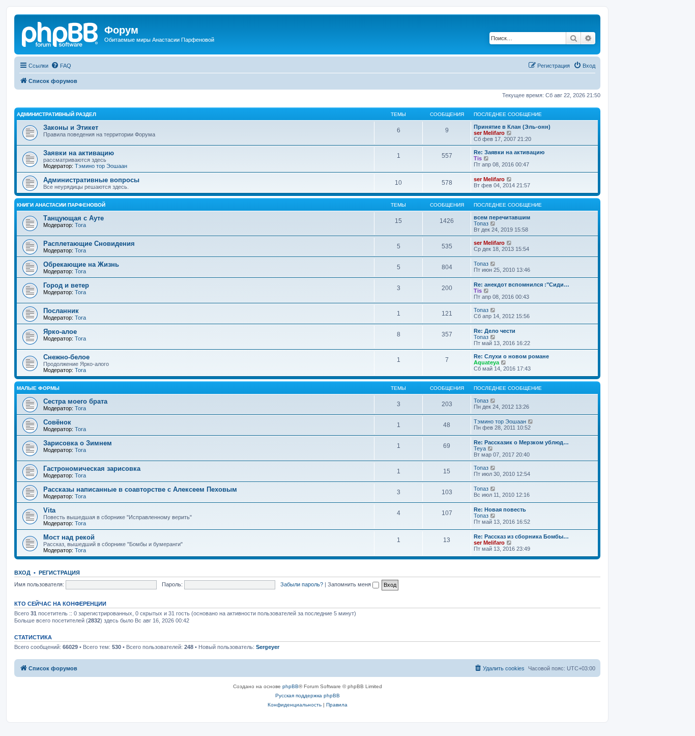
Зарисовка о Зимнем (77, 443)
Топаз (481, 223)
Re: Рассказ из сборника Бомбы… (521, 536)
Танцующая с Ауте (73, 218)
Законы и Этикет (70, 127)
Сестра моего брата (75, 401)
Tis (478, 158)
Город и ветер (66, 285)
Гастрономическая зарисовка (91, 468)
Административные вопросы (91, 180)
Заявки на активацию (78, 153)
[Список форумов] (60, 33)
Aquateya (486, 362)
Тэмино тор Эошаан (101, 166)
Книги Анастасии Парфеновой (61, 205)
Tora (80, 225)
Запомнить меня (350, 584)
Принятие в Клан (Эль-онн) (512, 127)
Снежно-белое (66, 357)
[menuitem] (61, 66)
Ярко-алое (60, 331)
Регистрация (59, 573)
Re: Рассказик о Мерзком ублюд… (521, 442)
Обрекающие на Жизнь (81, 264)
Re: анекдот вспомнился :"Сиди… (521, 284)
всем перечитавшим (502, 217)
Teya (480, 448)
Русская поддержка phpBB (307, 695)
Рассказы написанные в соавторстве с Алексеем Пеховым (140, 489)
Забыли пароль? (301, 584)
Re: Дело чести (494, 331)
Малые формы (38, 388)
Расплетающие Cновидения (89, 243)
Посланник (61, 311)
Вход (22, 573)
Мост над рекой (69, 537)
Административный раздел (56, 114)
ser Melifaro (489, 133)
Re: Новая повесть (500, 509)
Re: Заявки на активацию (509, 152)
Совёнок (57, 422)
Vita (49, 510)
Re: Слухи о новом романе (511, 356)
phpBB (290, 686)
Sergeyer (267, 647)
